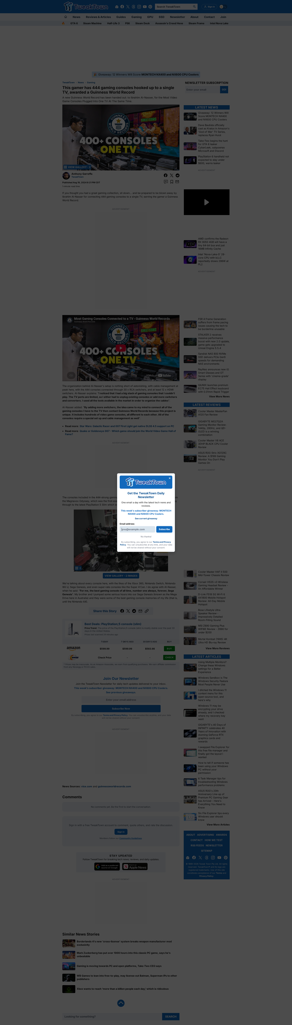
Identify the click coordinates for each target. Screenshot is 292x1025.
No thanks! (146, 536)
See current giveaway (146, 518)
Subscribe (164, 529)
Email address (127, 523)
